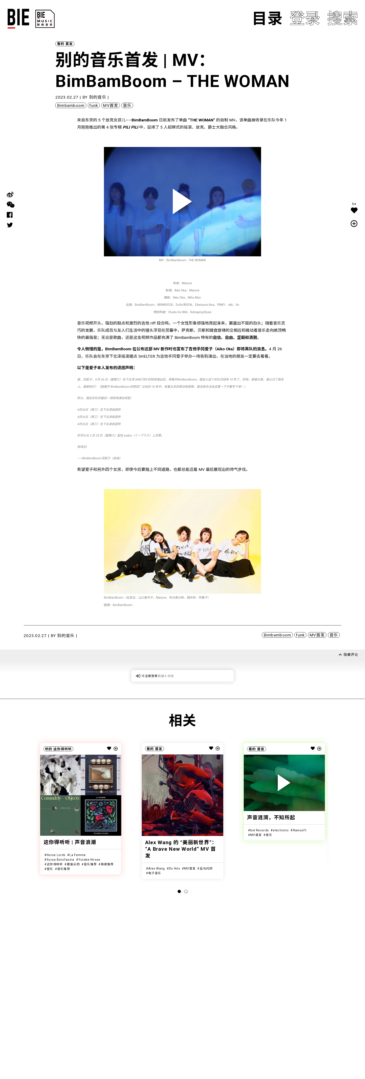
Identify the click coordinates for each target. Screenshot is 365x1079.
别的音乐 (97, 97)
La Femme (77, 855)
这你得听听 (62, 749)
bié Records (259, 830)
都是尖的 (73, 864)
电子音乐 (154, 873)
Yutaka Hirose (89, 859)
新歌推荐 (107, 864)
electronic (281, 830)
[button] (179, 891)
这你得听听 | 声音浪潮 (70, 842)
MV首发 (110, 105)
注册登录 (151, 676)
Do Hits (174, 868)
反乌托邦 (206, 868)
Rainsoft (299, 830)
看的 (60, 44)
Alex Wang (156, 868)
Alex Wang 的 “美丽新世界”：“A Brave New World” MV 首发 (181, 849)
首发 (69, 44)
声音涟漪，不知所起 (271, 818)
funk (93, 105)
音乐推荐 (90, 864)
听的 (48, 749)
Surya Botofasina (60, 859)
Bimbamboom (71, 105)
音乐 (127, 105)
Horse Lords (56, 855)
